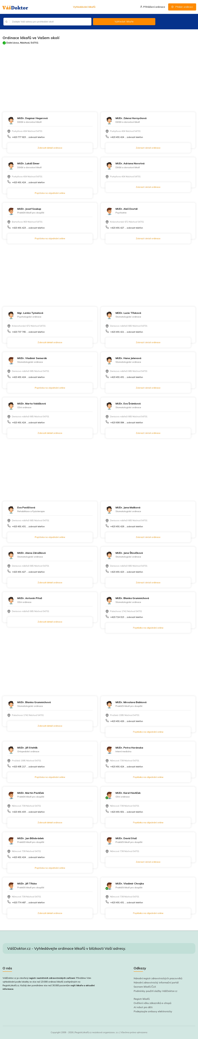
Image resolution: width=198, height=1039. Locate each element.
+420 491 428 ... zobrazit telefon (126, 526)
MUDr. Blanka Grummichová (132, 598)
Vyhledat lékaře (124, 21)
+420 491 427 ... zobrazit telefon (126, 227)
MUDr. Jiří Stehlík (27, 747)
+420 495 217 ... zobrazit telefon (28, 766)
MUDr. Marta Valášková (31, 403)
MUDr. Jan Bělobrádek (30, 838)
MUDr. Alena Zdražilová (31, 552)
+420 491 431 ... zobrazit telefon (126, 377)
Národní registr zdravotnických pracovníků (158, 978)
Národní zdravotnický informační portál (156, 982)
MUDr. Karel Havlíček (128, 792)
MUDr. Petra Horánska (129, 747)
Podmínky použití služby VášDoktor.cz (155, 991)
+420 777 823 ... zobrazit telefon (28, 137)
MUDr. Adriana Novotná (130, 163)
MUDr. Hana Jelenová (128, 358)
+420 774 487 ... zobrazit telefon (28, 902)
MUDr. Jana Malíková (128, 507)
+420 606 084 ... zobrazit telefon (126, 422)
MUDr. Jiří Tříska (27, 883)
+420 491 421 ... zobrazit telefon (126, 331)
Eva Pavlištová (26, 507)
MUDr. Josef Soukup (29, 208)
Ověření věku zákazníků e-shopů (152, 1003)
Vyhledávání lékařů (84, 6)
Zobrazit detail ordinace (50, 147)
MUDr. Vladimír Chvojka (130, 883)
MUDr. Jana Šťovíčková (129, 552)
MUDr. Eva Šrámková (128, 403)
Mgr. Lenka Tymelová (30, 312)
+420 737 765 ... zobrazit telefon (28, 331)
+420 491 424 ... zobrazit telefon (126, 137)
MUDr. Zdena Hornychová (131, 118)
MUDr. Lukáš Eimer (28, 163)
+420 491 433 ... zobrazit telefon (28, 811)
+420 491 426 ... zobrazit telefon (126, 721)
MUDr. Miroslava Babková (131, 702)
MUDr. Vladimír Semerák (32, 358)
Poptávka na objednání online (50, 193)
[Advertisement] (95, 75)
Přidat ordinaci (183, 6)
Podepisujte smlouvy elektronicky (153, 1011)
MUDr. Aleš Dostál (127, 208)
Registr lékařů (142, 998)
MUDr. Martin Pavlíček (30, 792)
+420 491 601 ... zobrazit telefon (126, 811)
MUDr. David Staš (126, 838)
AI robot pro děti (143, 1007)
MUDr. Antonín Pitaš (29, 598)
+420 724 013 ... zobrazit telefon (126, 617)
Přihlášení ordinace (153, 6)
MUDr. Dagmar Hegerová (32, 118)
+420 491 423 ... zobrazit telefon (28, 227)
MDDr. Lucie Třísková (128, 312)
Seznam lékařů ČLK (145, 986)
